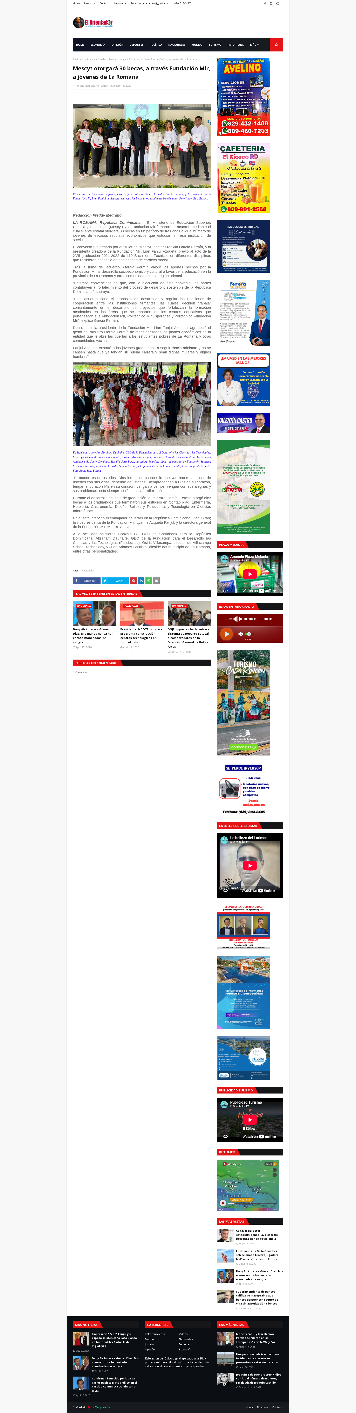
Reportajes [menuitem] (236, 45)
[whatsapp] (271, 3)
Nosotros (89, 3)
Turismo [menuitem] (215, 45)
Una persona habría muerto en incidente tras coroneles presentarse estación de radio (257, 1358)
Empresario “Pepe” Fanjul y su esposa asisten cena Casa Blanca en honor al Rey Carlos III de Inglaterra (114, 1340)
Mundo (149, 1339)
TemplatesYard (104, 1407)
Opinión (150, 1349)
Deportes (185, 1344)
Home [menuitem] (80, 45)
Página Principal (82, 59)
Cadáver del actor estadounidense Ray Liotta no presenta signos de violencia (257, 1234)
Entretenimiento (155, 1334)
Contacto (105, 3)
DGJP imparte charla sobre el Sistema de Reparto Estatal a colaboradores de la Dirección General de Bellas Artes (189, 637)
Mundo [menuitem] (197, 45)
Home (76, 3)
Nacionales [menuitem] (176, 45)
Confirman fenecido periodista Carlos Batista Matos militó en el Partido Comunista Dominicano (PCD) (114, 1384)
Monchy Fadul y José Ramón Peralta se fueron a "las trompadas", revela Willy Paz (255, 1338)
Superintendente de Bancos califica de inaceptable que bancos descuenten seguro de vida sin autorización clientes (257, 1298)
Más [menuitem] (253, 45)
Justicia (149, 1344)
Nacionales (100, 59)
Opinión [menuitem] (117, 45)
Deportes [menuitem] (137, 45)
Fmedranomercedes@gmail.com (150, 3)
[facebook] (265, 3)
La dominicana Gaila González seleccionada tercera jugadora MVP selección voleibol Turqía (257, 1255)
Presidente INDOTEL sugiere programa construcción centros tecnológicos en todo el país (141, 635)
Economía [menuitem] (97, 45)
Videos (183, 1334)
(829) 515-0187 (182, 3)
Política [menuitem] (156, 45)
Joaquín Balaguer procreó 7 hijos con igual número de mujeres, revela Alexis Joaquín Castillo (258, 1378)
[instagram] (277, 3)
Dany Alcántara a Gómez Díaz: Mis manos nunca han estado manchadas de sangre (93, 635)
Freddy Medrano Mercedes (92, 85)
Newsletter (120, 3)
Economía (185, 1349)
